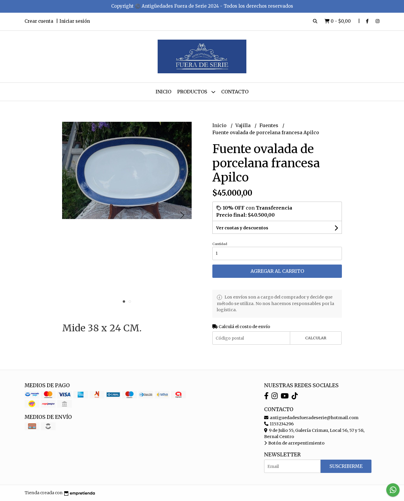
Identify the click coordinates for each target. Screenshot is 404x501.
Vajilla (243, 125)
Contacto (234, 92)
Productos (192, 92)
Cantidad (219, 244)
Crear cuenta (39, 21)
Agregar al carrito (277, 271)
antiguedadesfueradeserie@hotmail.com (313, 417)
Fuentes (269, 125)
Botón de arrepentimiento (295, 443)
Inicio (163, 92)
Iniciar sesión (74, 21)
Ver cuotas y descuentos (242, 228)
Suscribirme (346, 466)
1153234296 (281, 424)
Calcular (315, 337)
